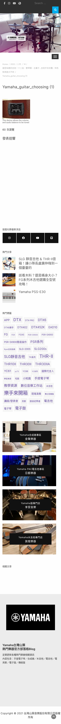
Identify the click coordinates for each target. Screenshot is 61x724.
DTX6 (42, 320)
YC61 (7, 371)
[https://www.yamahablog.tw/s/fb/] (23, 238)
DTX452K (38, 327)
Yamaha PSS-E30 (32, 292)
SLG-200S (24, 349)
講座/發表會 (11, 401)
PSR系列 (36, 342)
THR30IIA (42, 364)
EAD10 (52, 327)
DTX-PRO (29, 320)
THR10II (10, 364)
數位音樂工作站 (31, 386)
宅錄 (17, 378)
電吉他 (48, 401)
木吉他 (49, 386)
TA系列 (32, 357)
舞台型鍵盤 (49, 394)
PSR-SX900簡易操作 (15, 342)
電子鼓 (20, 408)
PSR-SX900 (47, 334)
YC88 (25, 371)
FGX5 (21, 334)
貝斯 (24, 401)
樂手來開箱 (16, 393)
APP (7, 320)
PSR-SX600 (33, 335)
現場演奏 (36, 393)
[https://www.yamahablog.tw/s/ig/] (9, 238)
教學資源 (10, 386)
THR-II (46, 356)
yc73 (17, 371)
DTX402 (22, 327)
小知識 (27, 378)
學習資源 (7, 379)
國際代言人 (48, 371)
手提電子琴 (41, 378)
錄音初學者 (35, 401)
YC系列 (35, 371)
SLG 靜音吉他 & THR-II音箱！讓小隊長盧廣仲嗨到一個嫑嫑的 (38, 263)
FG (6, 334)
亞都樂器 (30, 471)
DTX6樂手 (9, 327)
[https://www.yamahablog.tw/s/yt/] (37, 238)
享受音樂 (30, 505)
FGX (13, 335)
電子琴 (7, 408)
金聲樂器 (30, 436)
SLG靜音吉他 (14, 356)
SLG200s (40, 349)
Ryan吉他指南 (9, 349)
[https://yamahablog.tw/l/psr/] (51, 238)
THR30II (25, 364)
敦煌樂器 (31, 539)
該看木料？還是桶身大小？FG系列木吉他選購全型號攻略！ (38, 279)
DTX (17, 319)
